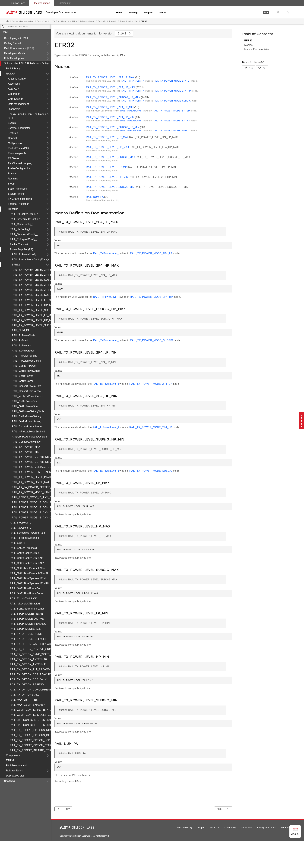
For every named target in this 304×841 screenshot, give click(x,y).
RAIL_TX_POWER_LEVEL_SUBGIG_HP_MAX (31, 279)
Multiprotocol (15, 143)
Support (148, 12)
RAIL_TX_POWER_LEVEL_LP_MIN (31, 315)
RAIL (6, 32)
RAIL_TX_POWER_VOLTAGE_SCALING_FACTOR (31, 467)
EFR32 (16, 264)
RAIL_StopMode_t (20, 522)
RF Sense (13, 158)
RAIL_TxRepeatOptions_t (24, 537)
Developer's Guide (14, 53)
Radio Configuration (19, 168)
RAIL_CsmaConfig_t (21, 224)
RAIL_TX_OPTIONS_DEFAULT (28, 639)
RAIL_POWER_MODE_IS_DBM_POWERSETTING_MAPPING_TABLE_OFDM (31, 502)
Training (133, 12)
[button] (266, 12)
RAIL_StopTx (17, 543)
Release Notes (14, 770)
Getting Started (12, 43)
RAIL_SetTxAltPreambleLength (27, 608)
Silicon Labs (18, 3)
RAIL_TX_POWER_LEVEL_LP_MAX (31, 300)
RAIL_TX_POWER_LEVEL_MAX (31, 482)
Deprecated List (15, 775)
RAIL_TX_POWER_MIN (25, 451)
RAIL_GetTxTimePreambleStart (27, 568)
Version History (184, 827)
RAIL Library (13, 68)
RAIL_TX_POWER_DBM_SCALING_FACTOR (31, 472)
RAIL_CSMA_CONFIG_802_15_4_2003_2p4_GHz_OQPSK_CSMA (30, 710)
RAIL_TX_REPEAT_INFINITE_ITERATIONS (30, 750)
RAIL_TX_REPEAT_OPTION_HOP (30, 740)
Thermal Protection (18, 204)
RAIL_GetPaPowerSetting (26, 421)
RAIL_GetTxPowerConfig (26, 371)
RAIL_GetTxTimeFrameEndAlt (27, 593)
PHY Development (14, 58)
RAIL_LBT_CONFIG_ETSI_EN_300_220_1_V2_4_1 (30, 720)
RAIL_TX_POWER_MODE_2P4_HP (172, 90)
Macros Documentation (257, 49)
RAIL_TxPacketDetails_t (24, 214)
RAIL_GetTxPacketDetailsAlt (26, 558)
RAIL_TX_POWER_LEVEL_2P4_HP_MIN (31, 290)
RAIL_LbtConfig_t (20, 229)
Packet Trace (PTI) (18, 148)
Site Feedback (288, 827)
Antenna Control (17, 78)
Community (64, 3)
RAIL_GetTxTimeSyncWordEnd (28, 578)
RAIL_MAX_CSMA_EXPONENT (28, 704)
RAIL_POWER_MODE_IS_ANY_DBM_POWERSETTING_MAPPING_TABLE (31, 512)
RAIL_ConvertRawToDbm (26, 386)
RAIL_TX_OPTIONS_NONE (26, 634)
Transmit (112, 21)
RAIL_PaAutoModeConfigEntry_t (30, 259)
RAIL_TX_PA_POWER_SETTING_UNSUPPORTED (31, 487)
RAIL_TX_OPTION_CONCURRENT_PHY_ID (30, 689)
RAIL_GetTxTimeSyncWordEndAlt (29, 583)
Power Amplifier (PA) (128, 21)
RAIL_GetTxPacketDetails (24, 553)
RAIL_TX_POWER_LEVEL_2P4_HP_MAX (31, 274)
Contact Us (246, 827)
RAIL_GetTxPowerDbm (25, 406)
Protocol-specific (17, 153)
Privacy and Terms (266, 827)
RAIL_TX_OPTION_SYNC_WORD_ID (30, 654)
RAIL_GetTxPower (22, 381)
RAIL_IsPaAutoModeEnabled (28, 431)
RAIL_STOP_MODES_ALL (25, 629)
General (12, 138)
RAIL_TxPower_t (21, 345)
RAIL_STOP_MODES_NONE (27, 613)
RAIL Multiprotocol (16, 765)
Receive (12, 173)
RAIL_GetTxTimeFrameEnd (25, 588)
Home (119, 12)
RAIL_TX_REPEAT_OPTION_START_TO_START (30, 745)
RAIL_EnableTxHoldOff (23, 598)
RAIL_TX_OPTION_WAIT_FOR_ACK (30, 644)
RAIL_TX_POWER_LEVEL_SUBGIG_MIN (31, 325)
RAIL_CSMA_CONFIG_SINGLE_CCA (30, 715)
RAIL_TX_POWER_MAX (26, 446)
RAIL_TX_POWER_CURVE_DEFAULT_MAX (31, 457)
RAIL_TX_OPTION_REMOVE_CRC (30, 649)
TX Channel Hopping (20, 198)
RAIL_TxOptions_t (20, 527)
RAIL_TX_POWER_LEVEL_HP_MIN (31, 320)
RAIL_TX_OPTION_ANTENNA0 (28, 659)
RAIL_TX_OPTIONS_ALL (24, 694)
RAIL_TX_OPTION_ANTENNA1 (28, 664)
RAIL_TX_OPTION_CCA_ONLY (28, 679)
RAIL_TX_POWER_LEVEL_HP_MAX (31, 305)
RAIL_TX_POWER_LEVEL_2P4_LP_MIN (31, 284)
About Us (214, 827)
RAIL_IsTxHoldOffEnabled (25, 603)
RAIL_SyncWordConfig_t (24, 234)
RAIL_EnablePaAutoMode (27, 426)
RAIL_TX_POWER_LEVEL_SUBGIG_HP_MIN (31, 295)
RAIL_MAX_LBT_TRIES (24, 699)
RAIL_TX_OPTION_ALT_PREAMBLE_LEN (30, 669)
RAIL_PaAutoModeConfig (26, 360)
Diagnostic (14, 109)
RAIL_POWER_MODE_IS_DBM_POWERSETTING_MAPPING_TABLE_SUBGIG (31, 507)
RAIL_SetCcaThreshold (23, 548)
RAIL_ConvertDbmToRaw (26, 391)
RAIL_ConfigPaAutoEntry (26, 441)
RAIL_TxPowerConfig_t (25, 254)
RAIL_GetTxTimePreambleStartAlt (29, 573)
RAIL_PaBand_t (21, 340)
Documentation (41, 3)
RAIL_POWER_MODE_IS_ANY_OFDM (31, 517)
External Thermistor (19, 128)
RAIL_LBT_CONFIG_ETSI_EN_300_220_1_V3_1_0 (30, 725)
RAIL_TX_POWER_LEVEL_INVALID (31, 477)
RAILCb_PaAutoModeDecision (29, 436)
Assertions (14, 83)
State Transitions (17, 188)
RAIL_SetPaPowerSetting (26, 416)
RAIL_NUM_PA (20, 330)
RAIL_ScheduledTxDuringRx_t (27, 532)
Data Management (18, 104)
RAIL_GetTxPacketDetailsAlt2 (27, 563)
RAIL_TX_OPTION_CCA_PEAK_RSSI (30, 674)
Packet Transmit (19, 244)
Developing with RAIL (16, 38)
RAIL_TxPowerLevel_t (24, 350)
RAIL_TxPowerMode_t (24, 335)
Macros (248, 45)
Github (162, 12)
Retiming (13, 178)
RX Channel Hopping (20, 163)
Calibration (14, 93)
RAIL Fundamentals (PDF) (19, 48)
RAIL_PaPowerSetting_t (25, 355)
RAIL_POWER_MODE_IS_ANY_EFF (31, 497)
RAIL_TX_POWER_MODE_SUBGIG (172, 100)
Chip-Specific (15, 99)
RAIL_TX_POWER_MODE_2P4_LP (172, 81)
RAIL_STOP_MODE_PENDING (28, 623)
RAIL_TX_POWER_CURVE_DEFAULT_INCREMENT (31, 462)
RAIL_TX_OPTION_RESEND (27, 684)
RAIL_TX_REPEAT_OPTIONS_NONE (30, 730)
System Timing (16, 193)
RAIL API (101, 21)
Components (13, 755)
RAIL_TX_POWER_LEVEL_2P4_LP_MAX (31, 269)
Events (12, 123)
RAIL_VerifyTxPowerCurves (27, 396)
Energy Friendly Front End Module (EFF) (27, 116)
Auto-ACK (13, 88)
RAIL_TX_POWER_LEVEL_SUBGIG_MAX (31, 310)
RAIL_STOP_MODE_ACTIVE (27, 618)
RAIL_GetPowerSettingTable (28, 411)
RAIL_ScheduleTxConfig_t (25, 219)
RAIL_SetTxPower (22, 376)
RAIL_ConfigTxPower (24, 365)
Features (13, 133)
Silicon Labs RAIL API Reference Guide (26, 63)
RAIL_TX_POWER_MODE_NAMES (31, 492)
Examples (9, 780)
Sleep (11, 183)
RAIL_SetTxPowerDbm (25, 401)
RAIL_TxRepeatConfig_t (24, 239)
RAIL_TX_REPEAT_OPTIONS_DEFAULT (30, 735)
